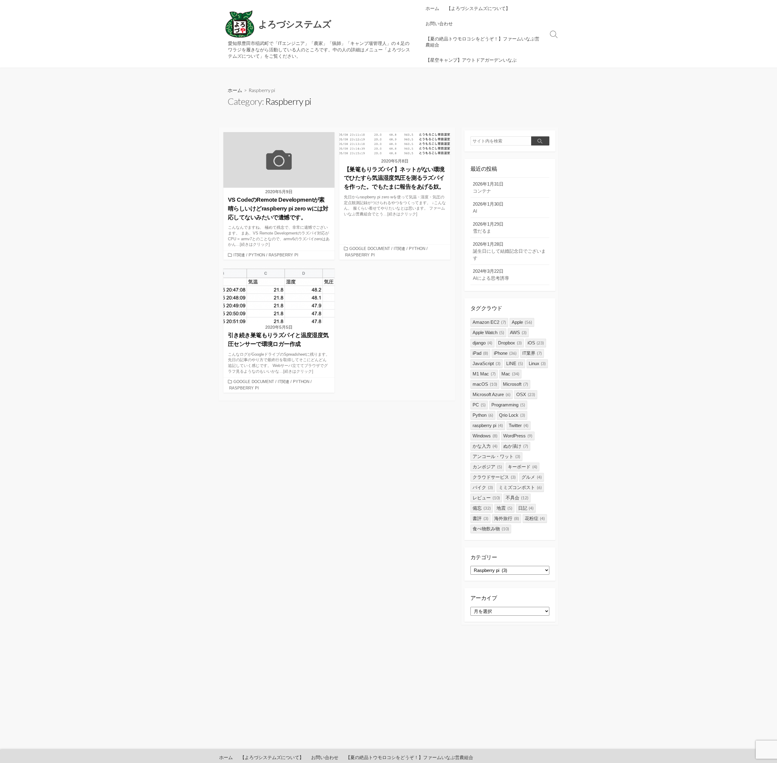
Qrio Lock (512, 415)
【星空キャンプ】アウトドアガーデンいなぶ (471, 60)
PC (479, 404)
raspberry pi (488, 425)
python (257, 255)
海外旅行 (506, 518)
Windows (485, 435)
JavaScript (486, 363)
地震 (504, 508)
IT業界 (532, 353)
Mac (510, 373)
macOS (485, 384)
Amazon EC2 (489, 322)
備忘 (482, 508)
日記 (526, 508)
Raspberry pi (283, 255)
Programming (508, 404)
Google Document (369, 248)
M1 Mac (484, 373)
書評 (480, 518)
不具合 (517, 497)
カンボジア (487, 466)
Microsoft (515, 384)
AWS (518, 332)
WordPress (517, 435)
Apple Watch (488, 332)
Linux (537, 363)
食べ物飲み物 (491, 528)
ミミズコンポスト (520, 487)
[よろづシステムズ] (240, 24)
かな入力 (485, 446)
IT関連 (239, 255)
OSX (525, 394)
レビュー (486, 497)
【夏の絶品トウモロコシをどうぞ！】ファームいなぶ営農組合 (482, 41)
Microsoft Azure (492, 394)
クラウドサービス (494, 477)
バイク (483, 487)
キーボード (522, 466)
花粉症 (535, 518)
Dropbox (510, 342)
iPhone (505, 353)
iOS (536, 342)
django (482, 342)
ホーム (432, 8)
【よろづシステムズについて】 (478, 8)
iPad (480, 353)
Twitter (518, 425)
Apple (522, 322)
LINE (514, 363)
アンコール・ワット (496, 456)
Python (483, 415)
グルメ (531, 477)
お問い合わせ (439, 23)
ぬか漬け (515, 446)
